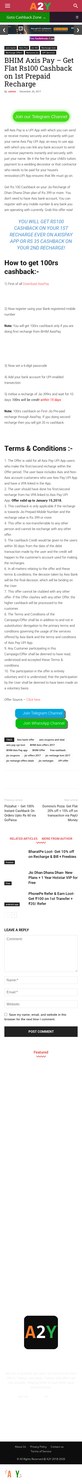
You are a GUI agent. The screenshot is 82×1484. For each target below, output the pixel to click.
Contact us (57, 1447)
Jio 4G (34, 47)
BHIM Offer (38, 750)
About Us (20, 1447)
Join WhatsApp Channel (44, 723)
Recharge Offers (14, 52)
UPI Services (48, 52)
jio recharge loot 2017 (57, 755)
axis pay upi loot (15, 744)
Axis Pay (23, 47)
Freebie (10, 862)
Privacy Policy (38, 1447)
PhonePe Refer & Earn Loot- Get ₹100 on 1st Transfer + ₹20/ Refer (51, 898)
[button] (76, 6)
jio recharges (46, 760)
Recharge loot (48, 47)
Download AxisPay (36, 284)
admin (12, 91)
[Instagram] (35, 1430)
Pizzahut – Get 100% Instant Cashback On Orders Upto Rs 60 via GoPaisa (20, 813)
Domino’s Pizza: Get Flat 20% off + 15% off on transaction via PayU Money (60, 813)
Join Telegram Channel (42, 713)
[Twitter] (58, 1430)
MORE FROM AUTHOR (57, 838)
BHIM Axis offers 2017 (42, 744)
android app (12, 904)
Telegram (37, 1396)
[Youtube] (70, 1430)
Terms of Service (41, 1451)
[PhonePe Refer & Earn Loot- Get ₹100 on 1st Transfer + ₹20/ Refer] (15, 898)
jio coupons (13, 755)
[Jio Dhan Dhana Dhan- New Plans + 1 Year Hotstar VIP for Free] (15, 877)
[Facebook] (11, 1430)
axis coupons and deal (52, 739)
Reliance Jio (32, 52)
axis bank (11, 47)
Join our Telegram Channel (41, 116)
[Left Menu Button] (2, 1466)
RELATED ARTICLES (23, 838)
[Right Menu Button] (80, 1481)
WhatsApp (56, 1396)
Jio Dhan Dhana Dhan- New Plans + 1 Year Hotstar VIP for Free (53, 877)
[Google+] (23, 1430)
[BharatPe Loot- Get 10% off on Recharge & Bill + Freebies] (15, 856)
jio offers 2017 (32, 755)
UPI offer (63, 760)
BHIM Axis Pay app (17, 750)
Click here (33, 700)
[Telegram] (47, 1430)
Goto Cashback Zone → (24, 17)
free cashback (58, 750)
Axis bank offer (25, 739)
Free (8, 883)
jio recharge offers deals (20, 760)
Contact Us (41, 1401)
